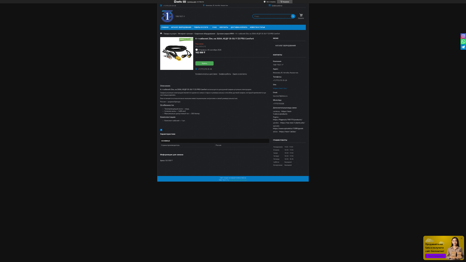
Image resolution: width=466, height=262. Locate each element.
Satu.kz (243, 178)
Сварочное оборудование (205, 34)
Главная (165, 27)
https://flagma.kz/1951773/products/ (287, 120)
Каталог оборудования (181, 27)
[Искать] (293, 16)
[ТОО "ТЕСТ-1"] (167, 16)
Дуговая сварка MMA (225, 34)
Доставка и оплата (239, 27)
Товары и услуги (201, 27)
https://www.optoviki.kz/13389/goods (288, 128)
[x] (164, 130)
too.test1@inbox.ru (280, 96)
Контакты (224, 27)
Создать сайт (191, 2)
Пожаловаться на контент (238, 180)
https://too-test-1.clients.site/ (292, 123)
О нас (214, 27)
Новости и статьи (257, 27)
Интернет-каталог (185, 34)
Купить (204, 63)
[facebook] (161, 130)
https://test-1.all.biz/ (287, 132)
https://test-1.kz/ (280, 88)
